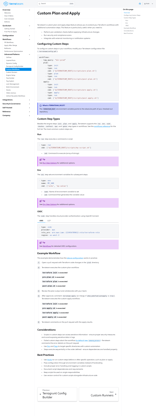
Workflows (47, 246)
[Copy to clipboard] (116, 57)
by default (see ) (88, 340)
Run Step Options (50, 163)
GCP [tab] (49, 221)
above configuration (75, 258)
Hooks (49, 360)
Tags (56, 346)
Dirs (48, 346)
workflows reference (102, 126)
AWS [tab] (41, 221)
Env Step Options (50, 204)
